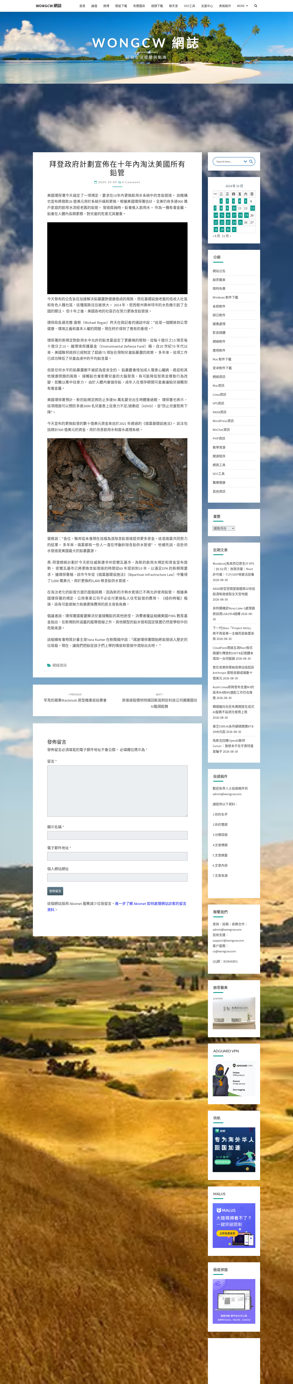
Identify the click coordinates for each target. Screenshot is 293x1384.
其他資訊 (219, 491)
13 (252, 208)
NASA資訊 (219, 412)
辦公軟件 (219, 315)
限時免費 (219, 289)
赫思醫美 (219, 280)
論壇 (94, 6)
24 (234, 222)
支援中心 (207, 6)
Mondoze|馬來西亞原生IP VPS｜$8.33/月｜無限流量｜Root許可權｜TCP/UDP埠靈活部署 (233, 569)
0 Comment (131, 182)
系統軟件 (219, 306)
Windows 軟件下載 (225, 297)
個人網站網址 (58, 869)
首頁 (82, 6)
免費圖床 (139, 6)
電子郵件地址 (59, 848)
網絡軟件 (219, 341)
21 (215, 222)
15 (222, 215)
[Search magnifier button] (251, 161)
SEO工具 (189, 6)
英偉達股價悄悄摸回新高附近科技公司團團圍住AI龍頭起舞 (159, 701)
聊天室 (173, 6)
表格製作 (225, 6)
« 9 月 (216, 236)
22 (222, 222)
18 (240, 215)
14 (215, 215)
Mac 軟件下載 (222, 359)
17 (234, 215)
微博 (106, 6)
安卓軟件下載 (222, 368)
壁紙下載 (121, 6)
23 (228, 222)
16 (228, 215)
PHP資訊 (219, 438)
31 (234, 229)
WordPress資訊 (223, 421)
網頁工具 (219, 465)
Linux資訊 (219, 394)
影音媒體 (219, 333)
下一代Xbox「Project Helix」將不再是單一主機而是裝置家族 (233, 633)
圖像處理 (219, 324)
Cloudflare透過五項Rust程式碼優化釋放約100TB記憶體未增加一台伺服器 (233, 653)
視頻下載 (157, 6)
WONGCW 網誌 (49, 5)
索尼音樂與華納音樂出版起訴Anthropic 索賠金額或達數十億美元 (233, 672)
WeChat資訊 (221, 430)
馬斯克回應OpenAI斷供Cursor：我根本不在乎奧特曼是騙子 (233, 745)
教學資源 (219, 447)
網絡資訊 (59, 665)
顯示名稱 (55, 827)
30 (228, 229)
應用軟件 (219, 350)
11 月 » (226, 236)
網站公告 (219, 271)
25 (240, 222)
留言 (52, 761)
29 (222, 229)
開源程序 (219, 456)
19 (246, 215)
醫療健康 (219, 482)
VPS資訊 (218, 403)
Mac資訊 (218, 386)
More (241, 6)
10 (234, 208)
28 (215, 229)
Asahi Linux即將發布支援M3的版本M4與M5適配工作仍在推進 (233, 692)
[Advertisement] (146, 122)
